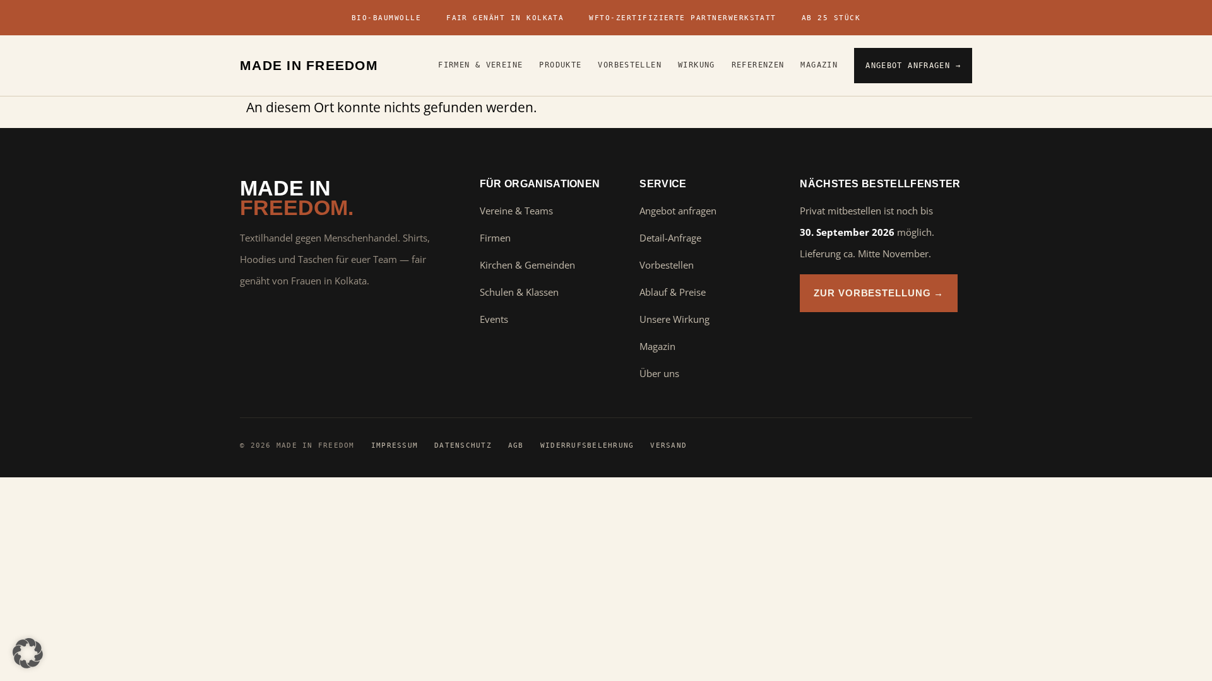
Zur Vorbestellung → (879, 293)
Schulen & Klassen (519, 292)
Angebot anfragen (677, 210)
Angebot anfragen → (913, 65)
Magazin (819, 65)
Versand (668, 445)
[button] (28, 653)
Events (494, 319)
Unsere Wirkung (674, 319)
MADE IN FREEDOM (309, 65)
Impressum (394, 445)
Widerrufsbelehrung (587, 445)
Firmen (495, 237)
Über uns (659, 373)
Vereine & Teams (516, 210)
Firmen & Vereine (480, 65)
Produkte (560, 65)
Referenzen (758, 65)
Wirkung (696, 65)
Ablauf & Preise (672, 292)
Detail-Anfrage (670, 237)
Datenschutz (463, 445)
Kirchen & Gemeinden (527, 265)
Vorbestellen (630, 65)
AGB (516, 445)
